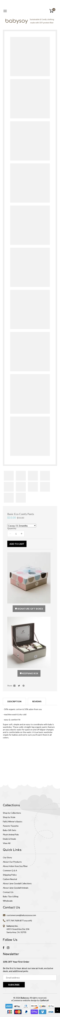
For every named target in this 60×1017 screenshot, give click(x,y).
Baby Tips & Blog (10, 896)
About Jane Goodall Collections (17, 883)
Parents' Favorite (10, 826)
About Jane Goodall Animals (15, 888)
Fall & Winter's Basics (12, 821)
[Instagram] (8, 947)
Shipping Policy (10, 875)
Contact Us (8, 892)
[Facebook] (3, 947)
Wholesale (8, 901)
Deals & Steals (9, 839)
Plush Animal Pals (11, 834)
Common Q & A (10, 870)
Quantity (11, 528)
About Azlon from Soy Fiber (15, 866)
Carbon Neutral (10, 879)
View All (6, 843)
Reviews (36, 701)
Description (14, 701)
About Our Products (12, 862)
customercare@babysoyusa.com (21, 915)
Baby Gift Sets (9, 830)
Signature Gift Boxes (30, 608)
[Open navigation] (5, 11)
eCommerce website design (24, 1000)
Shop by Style (9, 817)
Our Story (7, 857)
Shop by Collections (12, 813)
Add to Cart (16, 544)
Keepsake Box (30, 673)
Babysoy (25, 998)
